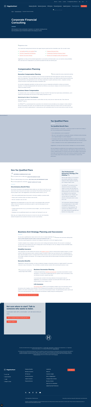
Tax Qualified (22, 51)
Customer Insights (50, 373)
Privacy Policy (65, 398)
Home (13, 11)
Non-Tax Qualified (30, 51)
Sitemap (72, 398)
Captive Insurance (67, 6)
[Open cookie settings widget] (2, 405)
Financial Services (75, 6)
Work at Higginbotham (50, 376)
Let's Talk (71, 369)
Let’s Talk (84, 6)
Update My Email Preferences (52, 385)
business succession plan (51, 271)
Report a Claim (8, 381)
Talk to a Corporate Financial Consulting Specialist (18, 317)
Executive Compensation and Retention (28, 53)
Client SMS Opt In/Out (84, 398)
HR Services (50, 6)
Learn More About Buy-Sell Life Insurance (27, 294)
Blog (79, 1)
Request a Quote (11, 321)
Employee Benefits (33, 6)
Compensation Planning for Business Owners (56, 53)
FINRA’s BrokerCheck (37, 354)
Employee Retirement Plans (52, 51)
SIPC (47, 347)
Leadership (48, 369)
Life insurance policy (38, 286)
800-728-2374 (8, 376)
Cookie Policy (69, 398)
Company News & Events (51, 378)
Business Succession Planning (26, 55)
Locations (64, 1)
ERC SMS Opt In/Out (77, 398)
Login (83, 1)
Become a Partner (50, 381)
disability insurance (45, 251)
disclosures (56, 354)
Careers (60, 1)
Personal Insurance (58, 6)
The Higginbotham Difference (72, 1)
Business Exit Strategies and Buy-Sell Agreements (57, 55)
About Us (55, 1)
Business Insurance (42, 6)
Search (86, 1)
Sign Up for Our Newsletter (51, 383)
